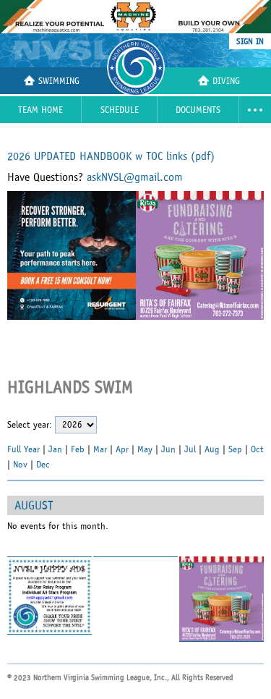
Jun (168, 449)
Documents (198, 110)
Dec (43, 464)
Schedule (119, 110)
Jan (55, 449)
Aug (212, 449)
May (144, 449)
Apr (122, 449)
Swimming (58, 81)
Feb (78, 449)
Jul (190, 449)
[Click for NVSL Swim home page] (64, 50)
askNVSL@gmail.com (135, 177)
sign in (250, 41)
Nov (20, 464)
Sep (235, 449)
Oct (257, 449)
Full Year (23, 449)
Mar (100, 449)
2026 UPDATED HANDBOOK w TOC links (111, 156)
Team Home (40, 110)
